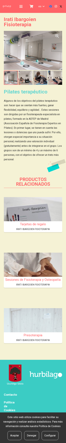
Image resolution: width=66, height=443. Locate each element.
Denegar (31, 435)
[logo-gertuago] (7, 6)
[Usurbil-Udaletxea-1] (15, 375)
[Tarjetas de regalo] (33, 219)
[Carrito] (31, 6)
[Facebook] (50, 6)
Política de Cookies (50, 426)
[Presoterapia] (33, 330)
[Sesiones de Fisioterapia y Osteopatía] (33, 275)
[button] (21, 6)
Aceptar (14, 435)
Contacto (10, 394)
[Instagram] (55, 6)
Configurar (50, 435)
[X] (60, 6)
